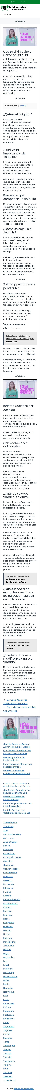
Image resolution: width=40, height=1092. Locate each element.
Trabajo (7, 1053)
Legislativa (8, 957)
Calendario (9, 853)
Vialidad (7, 1072)
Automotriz (8, 838)
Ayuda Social (10, 842)
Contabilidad (10, 872)
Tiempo (7, 1049)
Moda (6, 984)
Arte (5, 830)
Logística (8, 968)
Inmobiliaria (9, 941)
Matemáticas (10, 976)
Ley (5, 961)
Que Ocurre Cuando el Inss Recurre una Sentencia (17, 752)
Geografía (8, 922)
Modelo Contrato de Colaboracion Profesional (16, 772)
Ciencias (7, 861)
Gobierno (8, 926)
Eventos (7, 907)
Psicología (8, 1011)
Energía (7, 895)
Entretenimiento (11, 899)
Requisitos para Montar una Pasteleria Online (17, 765)
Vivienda (7, 1076)
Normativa (8, 991)
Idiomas (7, 938)
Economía (8, 884)
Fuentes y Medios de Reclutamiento (14, 759)
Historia (7, 930)
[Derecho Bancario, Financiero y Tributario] (13, 8)
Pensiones (8, 1003)
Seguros (7, 1030)
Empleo (7, 891)
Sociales (7, 1038)
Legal (6, 953)
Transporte (9, 1061)
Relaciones (9, 1018)
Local (6, 965)
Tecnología (9, 1045)
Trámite (7, 1057)
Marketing (8, 972)
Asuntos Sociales (12, 834)
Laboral (7, 949)
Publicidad (8, 1015)
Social (6, 1034)
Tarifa (6, 1041)
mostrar (22, 106)
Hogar (6, 934)
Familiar (7, 911)
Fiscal (6, 918)
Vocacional (9, 1080)
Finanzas (7, 915)
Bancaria (8, 849)
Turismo (7, 1064)
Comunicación (10, 868)
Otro (5, 995)
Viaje (5, 1068)
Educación (8, 888)
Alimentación (10, 822)
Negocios (8, 988)
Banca (6, 845)
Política (7, 1007)
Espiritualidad (10, 903)
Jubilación (8, 945)
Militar (6, 980)
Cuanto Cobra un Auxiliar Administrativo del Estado (16, 745)
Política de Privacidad (23, 1088)
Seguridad (8, 1026)
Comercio (8, 865)
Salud (6, 1022)
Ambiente (8, 826)
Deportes (8, 876)
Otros (6, 999)
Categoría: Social (12, 857)
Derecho (7, 880)
